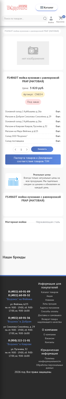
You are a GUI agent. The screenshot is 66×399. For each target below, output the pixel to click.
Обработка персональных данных (49, 366)
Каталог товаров (49, 292)
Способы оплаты (49, 311)
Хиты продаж (50, 303)
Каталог (48, 7)
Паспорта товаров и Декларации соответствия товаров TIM (33, 159)
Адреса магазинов (49, 307)
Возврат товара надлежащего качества (50, 320)
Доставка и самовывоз (49, 315)
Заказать (42, 149)
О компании (49, 334)
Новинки (49, 299)
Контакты (49, 342)
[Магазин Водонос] (17, 7)
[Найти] (44, 18)
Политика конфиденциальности (50, 360)
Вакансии (49, 338)
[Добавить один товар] (26, 149)
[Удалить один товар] (15, 149)
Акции (50, 296)
